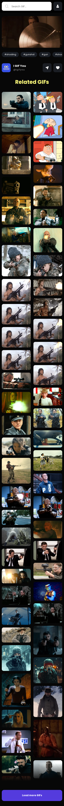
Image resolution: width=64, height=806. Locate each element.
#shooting (10, 54)
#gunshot (28, 54)
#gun (45, 54)
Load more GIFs (32, 795)
